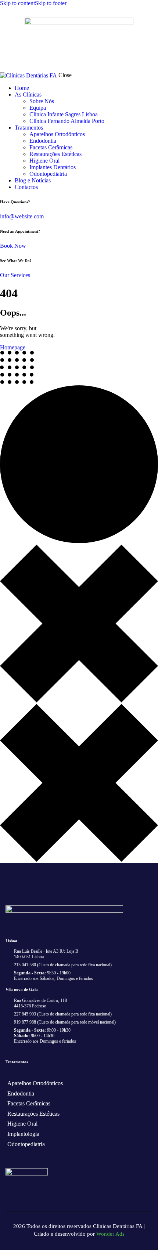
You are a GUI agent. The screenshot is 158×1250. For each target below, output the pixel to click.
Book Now (13, 246)
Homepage (12, 347)
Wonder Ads (110, 1234)
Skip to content (17, 3)
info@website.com (22, 216)
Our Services (15, 275)
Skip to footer (51, 3)
